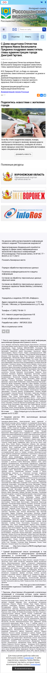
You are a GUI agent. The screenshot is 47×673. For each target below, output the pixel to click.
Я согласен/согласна (23, 669)
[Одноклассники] (38, 95)
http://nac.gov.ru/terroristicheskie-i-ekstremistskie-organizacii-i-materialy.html (23, 586)
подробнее (28, 658)
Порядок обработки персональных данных (20, 268)
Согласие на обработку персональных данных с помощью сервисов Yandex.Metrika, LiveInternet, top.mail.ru (22, 286)
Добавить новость (23, 154)
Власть (28, 37)
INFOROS (23, 322)
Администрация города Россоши (15, 92)
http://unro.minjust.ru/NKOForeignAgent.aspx (29, 546)
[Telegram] (44, 95)
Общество (15, 37)
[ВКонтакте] (41, 95)
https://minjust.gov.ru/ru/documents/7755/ (30, 411)
